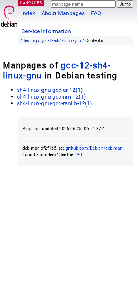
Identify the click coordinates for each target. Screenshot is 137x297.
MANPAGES (31, 2)
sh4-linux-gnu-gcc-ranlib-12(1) (54, 103)
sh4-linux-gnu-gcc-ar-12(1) (50, 90)
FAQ (96, 13)
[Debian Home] (9, 14)
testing (30, 40)
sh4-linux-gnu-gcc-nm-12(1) (51, 96)
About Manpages (63, 13)
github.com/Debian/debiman (94, 148)
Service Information (46, 31)
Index (28, 13)
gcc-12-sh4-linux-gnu (61, 40)
